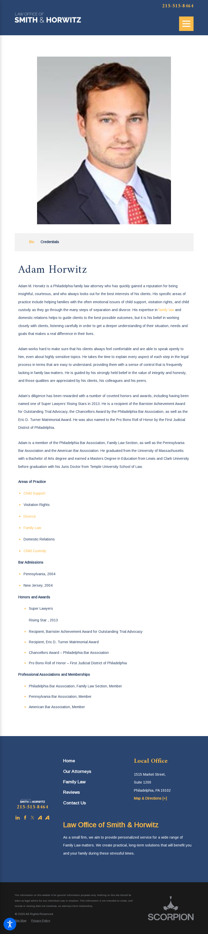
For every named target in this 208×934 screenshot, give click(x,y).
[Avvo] (40, 818)
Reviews (71, 792)
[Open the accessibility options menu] (10, 924)
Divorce (30, 516)
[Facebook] (25, 818)
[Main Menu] (186, 23)
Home (69, 760)
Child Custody (35, 551)
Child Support (34, 493)
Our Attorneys (77, 771)
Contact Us (74, 802)
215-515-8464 (178, 6)
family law (166, 310)
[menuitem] (93, 760)
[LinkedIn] (17, 818)
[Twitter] (32, 818)
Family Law (32, 528)
